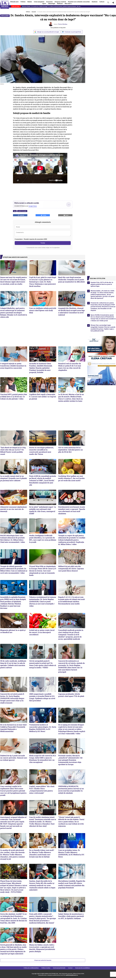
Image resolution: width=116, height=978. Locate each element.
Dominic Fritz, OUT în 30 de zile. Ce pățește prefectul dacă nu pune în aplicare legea (102, 284)
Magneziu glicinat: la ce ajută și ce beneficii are (12, 631)
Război (29, 2)
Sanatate (34, 11)
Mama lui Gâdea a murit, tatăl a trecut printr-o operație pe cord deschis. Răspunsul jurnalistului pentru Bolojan (42, 948)
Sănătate (94, 2)
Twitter (44, 215)
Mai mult (68, 3)
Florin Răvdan (62, 24)
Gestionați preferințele (59, 968)
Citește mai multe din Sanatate (42, 960)
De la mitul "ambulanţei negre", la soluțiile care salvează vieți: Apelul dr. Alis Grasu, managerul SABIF (42, 510)
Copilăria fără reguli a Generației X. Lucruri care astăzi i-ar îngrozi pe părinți (42, 396)
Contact (70, 968)
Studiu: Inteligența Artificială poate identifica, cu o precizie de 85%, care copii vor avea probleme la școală (42, 538)
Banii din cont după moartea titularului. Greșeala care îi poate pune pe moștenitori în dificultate (71, 279)
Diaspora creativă (60, 2)
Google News (33, 206)
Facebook (21, 215)
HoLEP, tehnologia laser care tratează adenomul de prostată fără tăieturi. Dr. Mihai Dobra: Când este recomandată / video (12, 538)
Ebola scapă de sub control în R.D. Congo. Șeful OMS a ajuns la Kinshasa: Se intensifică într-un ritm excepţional (42, 758)
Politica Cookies (45, 968)
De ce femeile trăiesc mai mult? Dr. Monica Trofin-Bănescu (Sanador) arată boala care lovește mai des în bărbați (41, 853)
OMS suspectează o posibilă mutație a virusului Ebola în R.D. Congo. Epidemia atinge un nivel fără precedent (42, 697)
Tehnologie (51, 3)
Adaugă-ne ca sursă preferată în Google (48, 32)
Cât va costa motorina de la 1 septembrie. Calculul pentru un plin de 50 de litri (70, 449)
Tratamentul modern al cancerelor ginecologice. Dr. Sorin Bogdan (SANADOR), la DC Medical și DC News (42, 728)
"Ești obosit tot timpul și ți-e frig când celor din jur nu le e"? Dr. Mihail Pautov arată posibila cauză (13, 450)
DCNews (4, 5)
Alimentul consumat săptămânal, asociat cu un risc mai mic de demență (13, 509)
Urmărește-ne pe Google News (73, 32)
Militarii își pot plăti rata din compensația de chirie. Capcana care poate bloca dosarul (71, 568)
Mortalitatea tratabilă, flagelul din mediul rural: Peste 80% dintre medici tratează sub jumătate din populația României (71, 884)
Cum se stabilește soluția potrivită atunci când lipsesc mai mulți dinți (42, 310)
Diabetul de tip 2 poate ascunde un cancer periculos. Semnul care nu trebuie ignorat (13, 757)
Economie (49, 2)
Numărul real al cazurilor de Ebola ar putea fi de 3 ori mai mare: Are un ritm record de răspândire (69, 366)
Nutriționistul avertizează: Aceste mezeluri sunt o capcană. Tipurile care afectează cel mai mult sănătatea (71, 510)
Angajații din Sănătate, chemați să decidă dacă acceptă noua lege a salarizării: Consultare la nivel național (71, 311)
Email (66, 215)
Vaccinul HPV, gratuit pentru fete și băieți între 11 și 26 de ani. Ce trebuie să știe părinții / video (13, 396)
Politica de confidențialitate (31, 968)
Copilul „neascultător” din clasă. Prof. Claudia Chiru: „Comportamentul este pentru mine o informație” (42, 789)
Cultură (101, 2)
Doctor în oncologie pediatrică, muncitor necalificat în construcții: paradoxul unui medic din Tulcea (41, 450)
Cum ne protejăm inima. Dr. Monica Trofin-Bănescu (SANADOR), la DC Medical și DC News (71, 853)
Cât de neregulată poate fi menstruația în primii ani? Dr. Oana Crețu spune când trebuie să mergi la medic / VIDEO (42, 664)
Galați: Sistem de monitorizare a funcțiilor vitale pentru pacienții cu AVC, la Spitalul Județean (71, 916)
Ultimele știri (14, 2)
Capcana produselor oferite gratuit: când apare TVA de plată (71, 695)
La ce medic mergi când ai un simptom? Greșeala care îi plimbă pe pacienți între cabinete (13, 478)
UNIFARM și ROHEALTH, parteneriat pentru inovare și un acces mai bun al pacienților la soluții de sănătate (71, 789)
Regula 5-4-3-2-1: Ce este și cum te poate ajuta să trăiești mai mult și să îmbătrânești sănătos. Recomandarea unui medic (71, 600)
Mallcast (60, 3)
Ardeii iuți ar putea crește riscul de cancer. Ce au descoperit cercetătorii (41, 632)
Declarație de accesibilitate (82, 968)
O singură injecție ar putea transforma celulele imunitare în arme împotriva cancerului (13, 365)
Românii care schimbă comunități (79, 2)
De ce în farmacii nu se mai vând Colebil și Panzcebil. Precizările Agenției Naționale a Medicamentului (13, 728)
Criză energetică (39, 2)
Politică (23, 2)
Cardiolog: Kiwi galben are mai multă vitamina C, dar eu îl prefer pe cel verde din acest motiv (71, 478)
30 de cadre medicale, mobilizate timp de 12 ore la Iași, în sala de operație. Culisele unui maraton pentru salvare (13, 664)
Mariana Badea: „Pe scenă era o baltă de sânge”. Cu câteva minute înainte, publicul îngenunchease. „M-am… (51, 6)
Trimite (42, 243)
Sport (44, 3)
